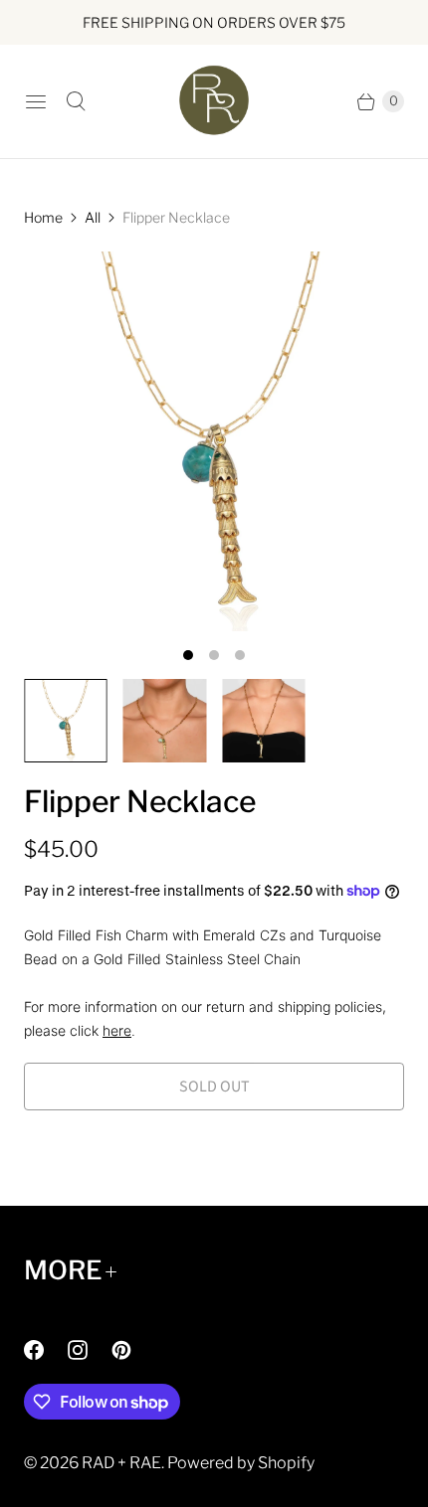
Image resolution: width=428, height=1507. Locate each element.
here (117, 1030)
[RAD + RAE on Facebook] (46, 1350)
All (93, 217)
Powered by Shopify (241, 1462)
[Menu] (36, 101)
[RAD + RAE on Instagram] (89, 1350)
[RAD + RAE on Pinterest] (133, 1350)
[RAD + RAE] (214, 101)
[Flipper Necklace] (214, 441)
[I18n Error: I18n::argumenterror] (65, 720)
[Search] (76, 101)
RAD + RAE (121, 1462)
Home (43, 217)
